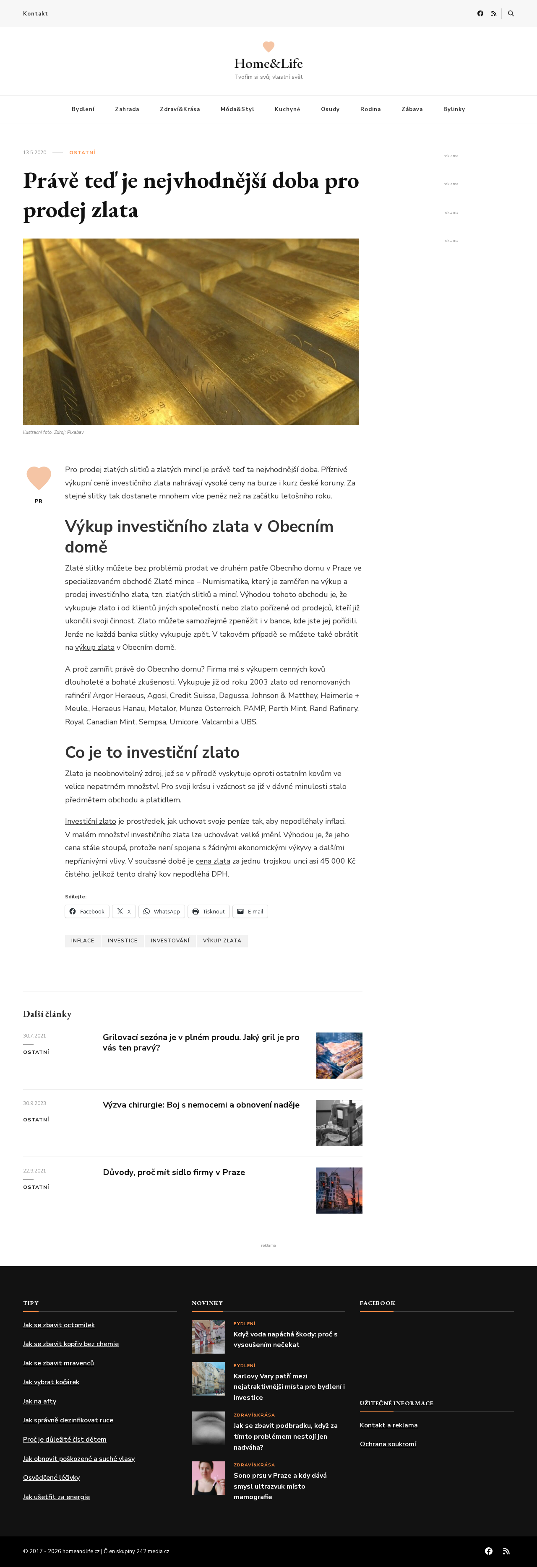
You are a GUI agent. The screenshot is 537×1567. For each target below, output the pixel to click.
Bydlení (83, 109)
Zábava (412, 109)
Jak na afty (39, 1401)
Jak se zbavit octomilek (59, 1325)
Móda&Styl (237, 109)
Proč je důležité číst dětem (65, 1439)
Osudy (330, 109)
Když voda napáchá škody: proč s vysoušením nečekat (286, 1340)
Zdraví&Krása (180, 109)
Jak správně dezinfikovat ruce (68, 1420)
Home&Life (268, 63)
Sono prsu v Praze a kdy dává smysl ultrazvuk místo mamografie (280, 1486)
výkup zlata (95, 647)
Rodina (370, 109)
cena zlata (213, 861)
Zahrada (127, 109)
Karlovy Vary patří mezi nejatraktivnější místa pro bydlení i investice (289, 1387)
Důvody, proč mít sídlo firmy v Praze (174, 1172)
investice (123, 940)
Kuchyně (287, 109)
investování (170, 940)
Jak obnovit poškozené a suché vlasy (79, 1458)
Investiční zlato (90, 821)
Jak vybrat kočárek (51, 1382)
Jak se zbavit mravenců (58, 1363)
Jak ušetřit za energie (56, 1497)
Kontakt (35, 14)
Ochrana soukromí (388, 1444)
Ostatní (82, 152)
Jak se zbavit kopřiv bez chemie (71, 1344)
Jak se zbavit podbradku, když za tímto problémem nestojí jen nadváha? (286, 1436)
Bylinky (454, 109)
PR (39, 501)
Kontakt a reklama (389, 1425)
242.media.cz (152, 1551)
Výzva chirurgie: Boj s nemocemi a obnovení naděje (201, 1104)
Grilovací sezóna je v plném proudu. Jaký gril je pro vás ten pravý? (201, 1042)
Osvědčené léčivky (51, 1477)
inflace (82, 940)
